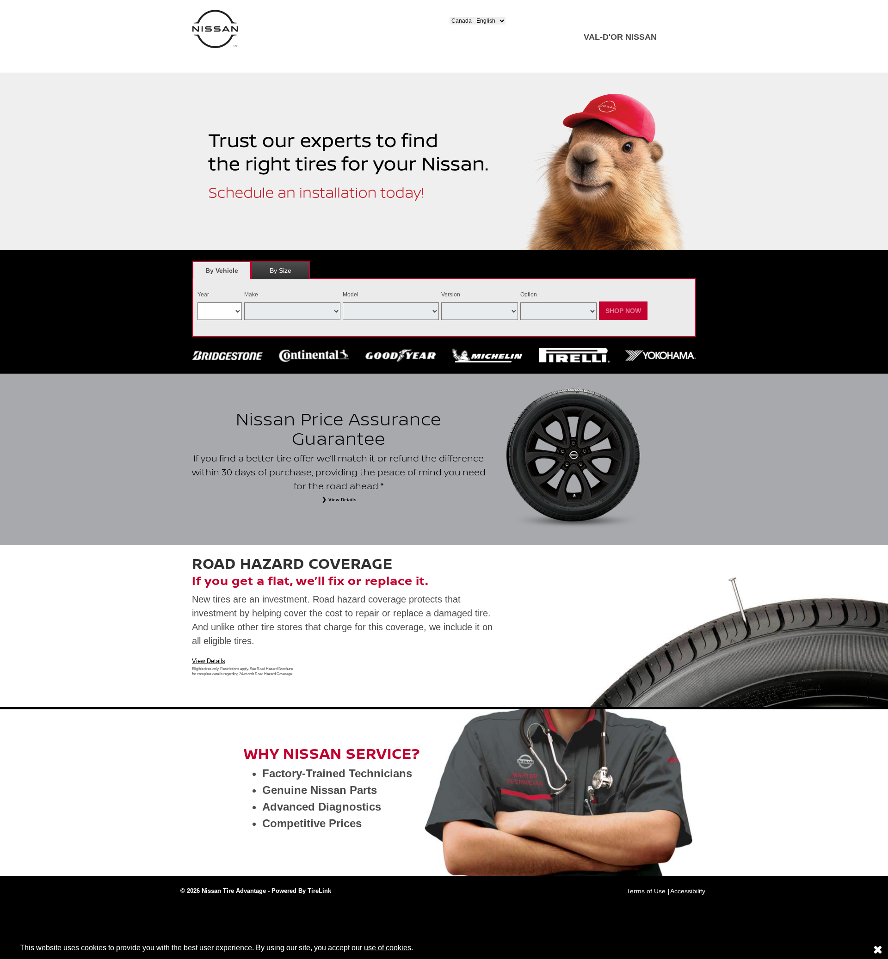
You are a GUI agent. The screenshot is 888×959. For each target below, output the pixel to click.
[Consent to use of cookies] (877, 949)
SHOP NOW (623, 310)
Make (251, 294)
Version (450, 294)
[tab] (221, 270)
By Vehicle (221, 270)
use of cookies (387, 948)
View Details (208, 661)
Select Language (472, 13)
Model (350, 294)
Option (528, 294)
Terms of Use (646, 891)
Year (203, 294)
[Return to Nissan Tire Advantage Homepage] (215, 28)
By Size (280, 270)
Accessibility (687, 891)
